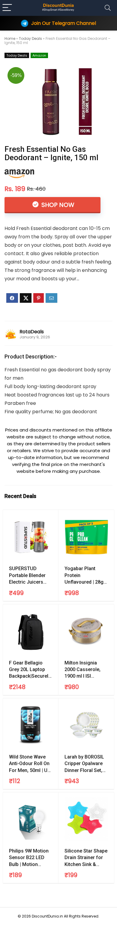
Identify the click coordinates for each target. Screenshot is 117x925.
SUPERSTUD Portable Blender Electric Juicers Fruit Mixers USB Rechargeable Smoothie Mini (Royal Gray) (27, 575)
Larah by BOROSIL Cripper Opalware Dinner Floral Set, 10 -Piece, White (84, 764)
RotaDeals (32, 331)
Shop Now (57, 205)
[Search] (107, 8)
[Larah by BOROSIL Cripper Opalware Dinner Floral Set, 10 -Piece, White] (86, 725)
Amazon (39, 55)
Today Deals (30, 38)
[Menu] (7, 8)
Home (9, 38)
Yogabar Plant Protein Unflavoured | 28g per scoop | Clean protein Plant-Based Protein (86, 575)
